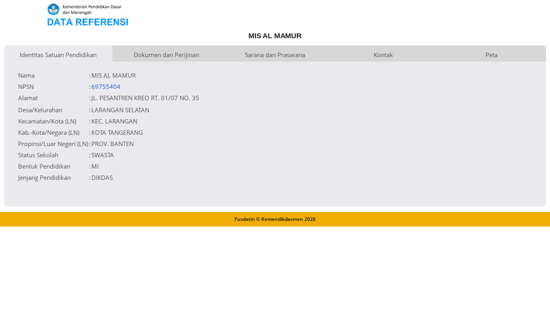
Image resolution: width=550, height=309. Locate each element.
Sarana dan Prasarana (275, 55)
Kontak (383, 55)
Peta (492, 55)
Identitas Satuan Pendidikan (58, 55)
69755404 (105, 86)
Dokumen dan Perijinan (166, 55)
